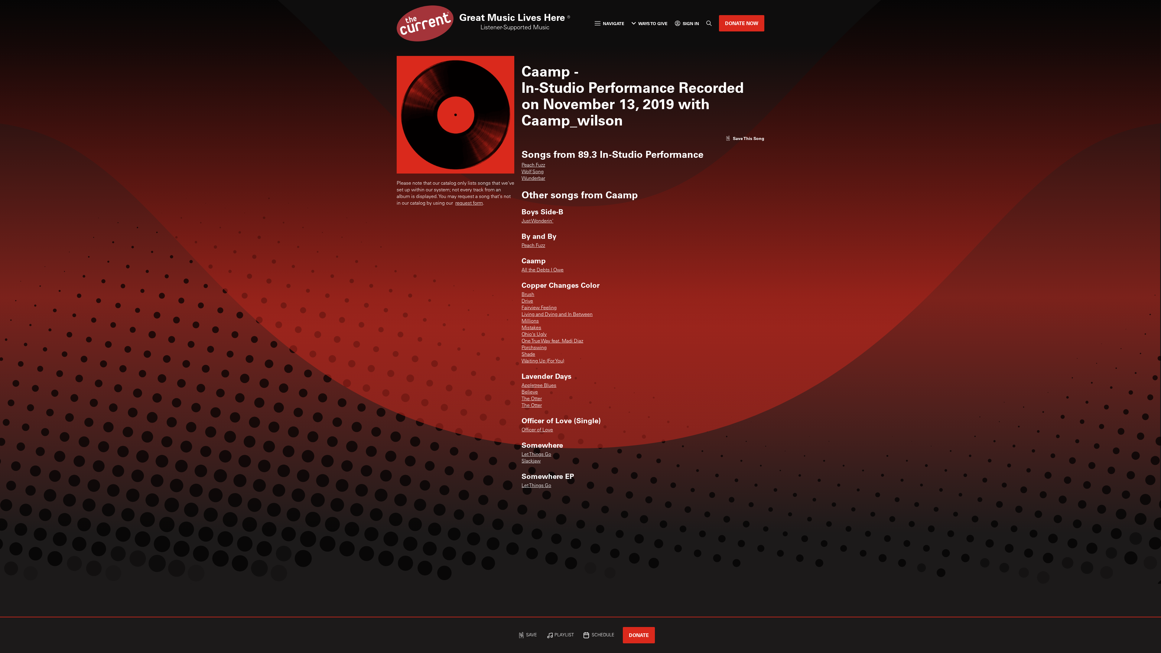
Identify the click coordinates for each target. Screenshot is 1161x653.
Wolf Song (533, 172)
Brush (528, 294)
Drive (527, 301)
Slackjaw (531, 461)
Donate (639, 635)
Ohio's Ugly (534, 334)
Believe (530, 392)
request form (469, 203)
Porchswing (534, 348)
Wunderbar (533, 178)
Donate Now (741, 23)
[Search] (709, 23)
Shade (528, 354)
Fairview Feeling (539, 308)
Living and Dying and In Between (557, 314)
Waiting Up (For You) (543, 361)
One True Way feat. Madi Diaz (552, 341)
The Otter (532, 399)
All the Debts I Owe (543, 270)
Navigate (613, 23)
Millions (530, 321)
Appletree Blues (539, 385)
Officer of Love (537, 430)
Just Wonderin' (537, 221)
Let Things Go (536, 454)
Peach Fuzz (533, 165)
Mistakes (531, 328)
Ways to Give (653, 23)
